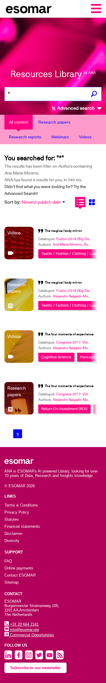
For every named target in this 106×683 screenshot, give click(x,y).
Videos (85, 137)
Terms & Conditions (21, 505)
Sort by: (12, 202)
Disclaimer (13, 533)
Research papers (54, 122)
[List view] (80, 202)
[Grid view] (92, 202)
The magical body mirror (63, 231)
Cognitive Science (56, 357)
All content (18, 122)
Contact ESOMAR (20, 575)
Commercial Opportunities (31, 635)
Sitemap (11, 582)
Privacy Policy (16, 512)
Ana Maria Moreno (67, 244)
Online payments (18, 568)
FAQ (8, 561)
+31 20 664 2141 (24, 624)
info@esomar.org (24, 629)
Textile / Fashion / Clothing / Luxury (71, 253)
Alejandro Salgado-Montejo (74, 296)
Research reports (25, 137)
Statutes (11, 519)
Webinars (60, 137)
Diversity (11, 540)
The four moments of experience (69, 334)
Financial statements (22, 526)
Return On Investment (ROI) (64, 408)
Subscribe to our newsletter (35, 668)
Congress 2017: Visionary (76, 342)
